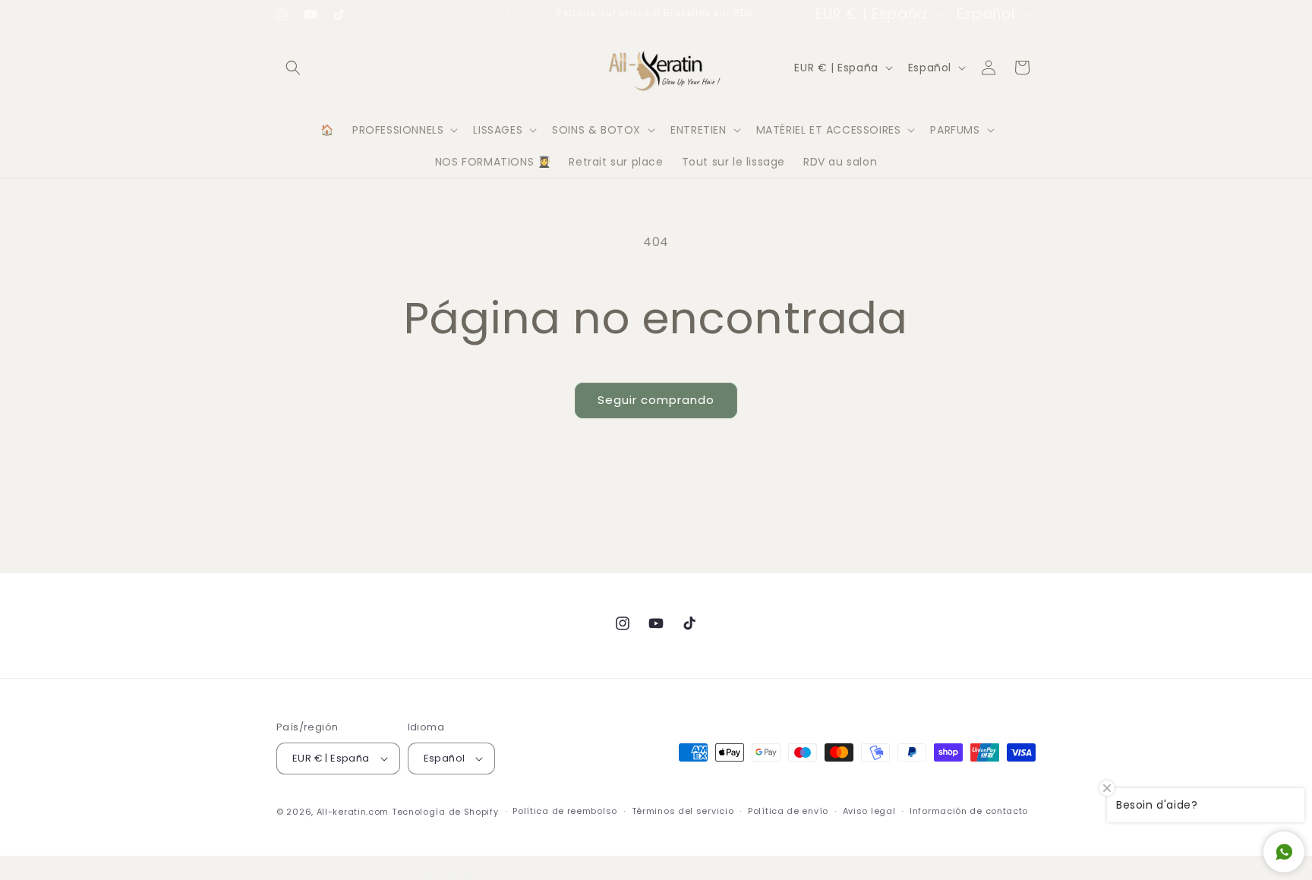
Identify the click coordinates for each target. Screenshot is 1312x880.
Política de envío (788, 811)
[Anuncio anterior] (508, 14)
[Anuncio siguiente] (801, 14)
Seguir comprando (656, 400)
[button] (293, 67)
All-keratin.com (353, 812)
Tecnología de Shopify (445, 812)
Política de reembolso (564, 811)
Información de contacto (969, 811)
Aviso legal (869, 811)
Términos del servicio (683, 811)
